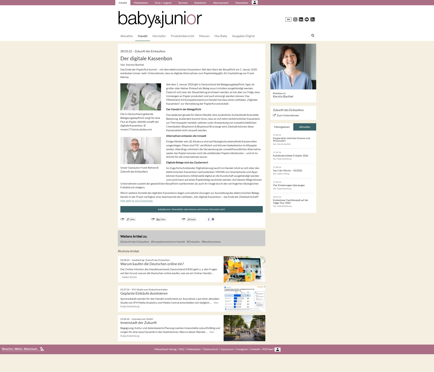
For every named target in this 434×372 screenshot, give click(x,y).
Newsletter (241, 2)
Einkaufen (194, 241)
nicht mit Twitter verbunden (183, 219)
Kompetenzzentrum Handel (168, 241)
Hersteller (159, 36)
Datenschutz (210, 349)
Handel (142, 36)
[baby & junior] (160, 19)
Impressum (227, 349)
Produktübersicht (182, 36)
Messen (204, 36)
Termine (183, 2)
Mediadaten (141, 2)
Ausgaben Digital (243, 36)
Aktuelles (126, 36)
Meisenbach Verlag (165, 349)
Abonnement (221, 2)
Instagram (242, 349)
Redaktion (200, 2)
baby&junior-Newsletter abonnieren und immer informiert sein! (191, 209)
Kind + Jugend (163, 2)
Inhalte (123, 2)
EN (288, 19)
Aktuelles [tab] (304, 126)
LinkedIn (255, 349)
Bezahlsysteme (212, 241)
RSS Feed (268, 349)
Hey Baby (220, 36)
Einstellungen (213, 219)
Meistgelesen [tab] (282, 126)
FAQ (181, 349)
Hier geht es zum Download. (136, 200)
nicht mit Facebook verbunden (122, 219)
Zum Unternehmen (288, 115)
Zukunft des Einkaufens (135, 241)
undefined (153, 219)
